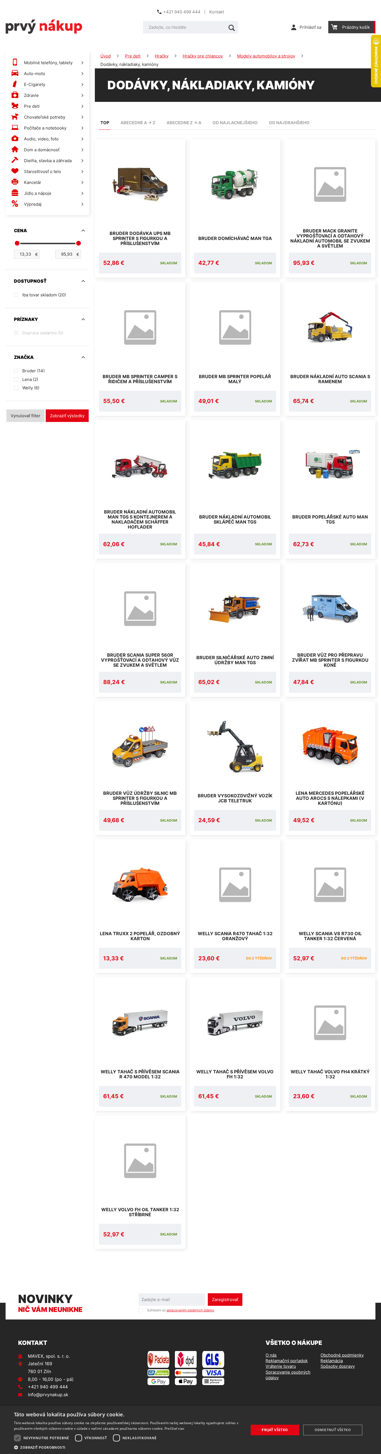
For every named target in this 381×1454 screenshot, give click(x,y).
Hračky (161, 56)
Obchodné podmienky (342, 1355)
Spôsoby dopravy (337, 1366)
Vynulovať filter (25, 415)
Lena (30, 379)
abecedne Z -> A (184, 122)
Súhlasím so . (181, 1310)
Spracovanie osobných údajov (288, 1374)
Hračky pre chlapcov (203, 56)
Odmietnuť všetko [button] (333, 1429)
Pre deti (133, 56)
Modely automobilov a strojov (266, 56)
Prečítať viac (175, 1428)
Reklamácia (331, 1360)
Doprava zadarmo (42, 333)
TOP (104, 122)
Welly (30, 388)
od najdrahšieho (289, 122)
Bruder (33, 371)
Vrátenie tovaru (281, 1366)
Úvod (105, 56)
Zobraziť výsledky (67, 415)
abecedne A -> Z (137, 122)
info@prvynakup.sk (48, 1394)
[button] (128, 1447)
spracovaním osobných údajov (190, 1310)
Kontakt (216, 12)
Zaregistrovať (225, 1299)
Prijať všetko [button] (275, 1429)
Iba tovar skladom (44, 295)
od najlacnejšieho (235, 122)
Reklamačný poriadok (287, 1360)
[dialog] (190, 1430)
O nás (271, 1355)
